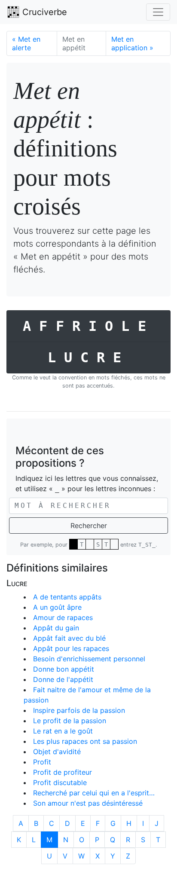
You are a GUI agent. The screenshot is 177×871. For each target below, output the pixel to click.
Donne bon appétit (63, 669)
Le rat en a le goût (63, 731)
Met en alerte (26, 43)
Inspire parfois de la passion (79, 710)
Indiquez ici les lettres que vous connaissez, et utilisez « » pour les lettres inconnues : (86, 483)
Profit (42, 762)
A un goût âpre (57, 607)
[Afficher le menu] (158, 12)
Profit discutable (60, 782)
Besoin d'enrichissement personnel (89, 658)
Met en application (132, 43)
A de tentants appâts (67, 597)
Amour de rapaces (63, 617)
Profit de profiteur (62, 772)
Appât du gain (56, 627)
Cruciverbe (43, 12)
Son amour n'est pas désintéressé (88, 803)
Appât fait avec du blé (69, 638)
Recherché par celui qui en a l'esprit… (94, 792)
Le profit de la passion (69, 720)
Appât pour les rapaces (71, 648)
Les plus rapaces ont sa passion (85, 741)
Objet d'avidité (57, 751)
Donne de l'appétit (63, 679)
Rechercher (88, 525)
